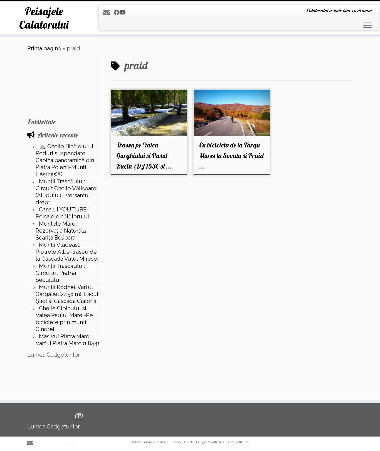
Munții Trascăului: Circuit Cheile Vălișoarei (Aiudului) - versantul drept (67, 192)
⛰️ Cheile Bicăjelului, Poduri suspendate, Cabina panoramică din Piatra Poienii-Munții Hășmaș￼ (65, 160)
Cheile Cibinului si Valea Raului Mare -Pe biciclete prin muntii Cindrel (64, 318)
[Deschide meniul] (367, 25)
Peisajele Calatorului (43, 17)
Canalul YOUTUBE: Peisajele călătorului (62, 213)
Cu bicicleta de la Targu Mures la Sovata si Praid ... (231, 155)
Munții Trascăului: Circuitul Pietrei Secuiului (60, 273)
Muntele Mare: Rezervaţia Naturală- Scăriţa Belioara (62, 230)
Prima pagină (44, 48)
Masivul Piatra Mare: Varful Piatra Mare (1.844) (67, 340)
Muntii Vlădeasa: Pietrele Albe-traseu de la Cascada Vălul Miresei (67, 251)
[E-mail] (108, 12)
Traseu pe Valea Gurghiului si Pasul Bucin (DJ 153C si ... (144, 155)
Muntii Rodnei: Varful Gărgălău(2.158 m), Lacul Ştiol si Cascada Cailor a (67, 294)
